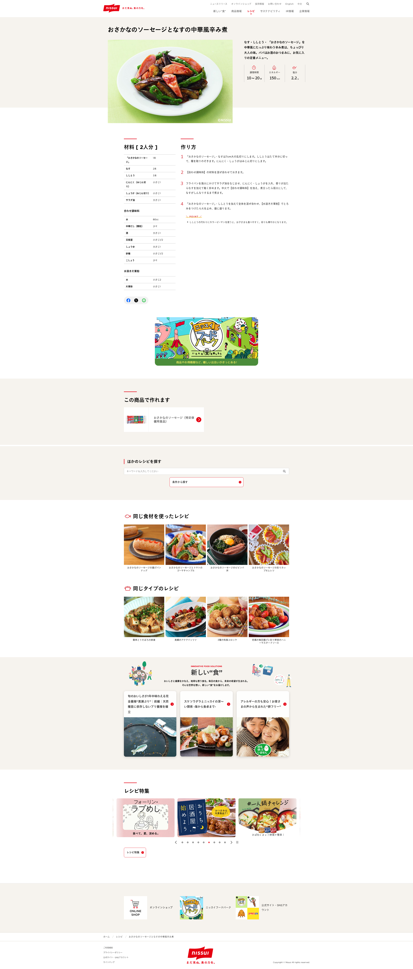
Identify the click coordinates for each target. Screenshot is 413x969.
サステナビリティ (270, 11)
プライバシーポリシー (112, 952)
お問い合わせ (275, 4)
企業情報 (304, 11)
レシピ (251, 11)
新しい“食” (219, 11)
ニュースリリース (218, 4)
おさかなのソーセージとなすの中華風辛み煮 (151, 936)
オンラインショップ (241, 4)
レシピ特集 (133, 852)
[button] (176, 842)
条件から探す (180, 482)
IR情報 (290, 11)
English (289, 4)
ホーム (106, 936)
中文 (299, 4)
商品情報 (236, 11)
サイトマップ (109, 962)
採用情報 (259, 4)
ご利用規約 (108, 948)
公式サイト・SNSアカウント (116, 957)
